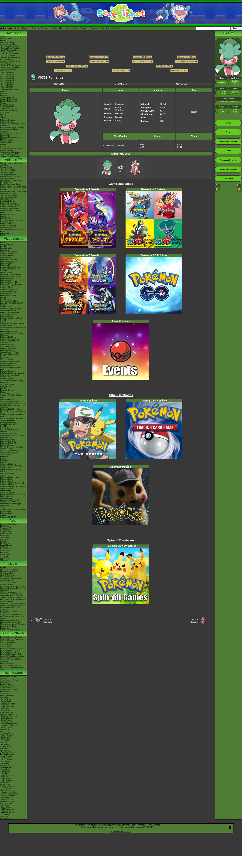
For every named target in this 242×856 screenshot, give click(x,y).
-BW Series (4, 745)
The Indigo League (7, 169)
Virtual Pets (4, 506)
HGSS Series (5, 551)
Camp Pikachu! (6, 645)
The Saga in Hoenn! (8, 175)
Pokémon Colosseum (8, 434)
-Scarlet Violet (5, 737)
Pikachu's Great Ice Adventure (12, 656)
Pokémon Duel (6, 350)
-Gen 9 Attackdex (7, 88)
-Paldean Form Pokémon (10, 156)
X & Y (2, 322)
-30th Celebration (7, 695)
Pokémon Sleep (6, 265)
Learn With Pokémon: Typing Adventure (11, 381)
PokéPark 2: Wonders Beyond (12, 373)
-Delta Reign (5, 693)
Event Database (6, 150)
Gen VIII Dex (121, 84)
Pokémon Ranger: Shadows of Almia (12, 416)
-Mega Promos (6, 756)
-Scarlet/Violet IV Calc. (9, 109)
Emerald (3, 432)
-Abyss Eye (4, 769)
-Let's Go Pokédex (7, 56)
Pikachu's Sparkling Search (11, 658)
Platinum (3, 392)
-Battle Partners (6, 790)
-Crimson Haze (6, 803)
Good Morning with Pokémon (11, 220)
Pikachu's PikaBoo (7, 643)
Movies (13, 563)
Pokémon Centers (7, 122)
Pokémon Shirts (6, 141)
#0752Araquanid (47, 621)
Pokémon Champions (8, 252)
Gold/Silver (4, 460)
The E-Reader (5, 454)
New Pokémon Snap (8, 292)
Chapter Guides (6, 532)
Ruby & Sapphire (6, 428)
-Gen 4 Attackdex (7, 78)
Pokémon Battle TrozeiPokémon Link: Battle (13, 328)
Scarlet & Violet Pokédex (76, 28)
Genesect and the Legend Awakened (10, 608)
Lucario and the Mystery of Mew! (13, 586)
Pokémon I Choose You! (9, 620)
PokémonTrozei (6, 449)
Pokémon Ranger (7, 445)
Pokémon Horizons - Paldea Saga (13, 192)
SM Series (4, 560)
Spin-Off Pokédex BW (8, 101)
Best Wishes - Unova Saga (11, 180)
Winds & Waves (6, 244)
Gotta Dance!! (5, 646)
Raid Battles (5, 688)
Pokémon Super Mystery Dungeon (10, 342)
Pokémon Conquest (8, 371)
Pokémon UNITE (7, 263)
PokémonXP (5, 126)
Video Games (13, 238)
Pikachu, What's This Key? (11, 665)
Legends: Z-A (5, 250)
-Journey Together (7, 714)
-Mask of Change (7, 801)
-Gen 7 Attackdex (7, 84)
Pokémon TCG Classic (9, 690)
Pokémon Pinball (6, 481)
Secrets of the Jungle (8, 626)
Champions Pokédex (99, 28)
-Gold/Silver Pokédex (8, 44)
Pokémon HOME (6, 278)
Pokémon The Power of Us (11, 622)
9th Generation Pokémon (10, 152)
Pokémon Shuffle (7, 337)
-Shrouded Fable (6, 722)
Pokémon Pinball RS (8, 443)
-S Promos (4, 817)
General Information (8, 524)
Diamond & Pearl (6, 390)
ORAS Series (5, 558)
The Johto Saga (6, 173)
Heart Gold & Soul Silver (9, 394)
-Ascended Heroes (7, 703)
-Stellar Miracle (6, 798)
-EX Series (4, 748)
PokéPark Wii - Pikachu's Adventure (10, 406)
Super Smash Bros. (8, 489)
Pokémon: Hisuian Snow (9, 209)
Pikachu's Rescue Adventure (11, 639)
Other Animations (7, 222)
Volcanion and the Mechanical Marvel (12, 617)
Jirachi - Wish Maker (8, 582)
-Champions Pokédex (8, 69)
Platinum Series (6, 549)
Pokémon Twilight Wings (10, 205)
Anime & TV (13, 159)
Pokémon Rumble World (9, 339)
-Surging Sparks (6, 718)
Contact (35, 28)
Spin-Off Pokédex (7, 97)
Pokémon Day (5, 135)
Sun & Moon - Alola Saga (10, 184)
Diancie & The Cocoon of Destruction (10, 612)
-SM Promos (5, 762)
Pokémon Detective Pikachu (11, 630)
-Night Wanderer (6, 800)
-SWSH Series (6, 739)
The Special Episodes (8, 195)
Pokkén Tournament (8, 348)
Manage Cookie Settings (149, 825)
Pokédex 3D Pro (6, 379)
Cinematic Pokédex (8, 105)
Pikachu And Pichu (7, 641)
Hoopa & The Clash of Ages (11, 615)
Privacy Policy (129, 825)
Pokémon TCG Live (8, 295)
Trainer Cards (5, 682)
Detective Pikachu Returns (10, 267)
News (2, 37)
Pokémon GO (5, 258)
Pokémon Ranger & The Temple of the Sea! (12, 589)
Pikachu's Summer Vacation (11, 637)
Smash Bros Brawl (7, 424)
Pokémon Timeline (7, 120)
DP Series (4, 547)
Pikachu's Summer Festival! (11, 648)
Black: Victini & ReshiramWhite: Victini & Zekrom (12, 600)
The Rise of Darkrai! (8, 592)
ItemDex (3, 92)
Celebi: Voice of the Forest (10, 579)
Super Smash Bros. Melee (10, 470)
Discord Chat (5, 147)
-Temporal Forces (7, 726)
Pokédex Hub (56, 28)
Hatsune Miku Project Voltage (12, 128)
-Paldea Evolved (6, 735)
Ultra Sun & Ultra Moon (9, 301)
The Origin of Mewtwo (9, 569)
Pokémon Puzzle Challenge (11, 466)
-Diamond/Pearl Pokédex (10, 48)
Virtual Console (6, 498)
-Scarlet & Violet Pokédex (10, 65)
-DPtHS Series (6, 746)
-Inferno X (4, 777)
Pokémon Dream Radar (9, 362)
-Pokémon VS (5, 811)
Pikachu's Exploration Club (10, 654)
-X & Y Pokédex (6, 52)
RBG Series (4, 536)
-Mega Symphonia (7, 781)
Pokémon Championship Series (12, 124)
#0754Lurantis (195, 621)
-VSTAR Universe (7, 809)
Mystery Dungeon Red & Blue (12, 447)
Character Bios (6, 167)
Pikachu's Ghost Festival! (10, 650)
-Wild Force (4, 805)
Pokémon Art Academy (9, 331)
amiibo (2, 507)
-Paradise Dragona (7, 796)
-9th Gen (3, 114)
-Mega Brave (5, 779)
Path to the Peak (6, 214)
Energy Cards (5, 684)
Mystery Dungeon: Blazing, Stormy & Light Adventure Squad (13, 402)
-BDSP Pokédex (6, 59)
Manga (13, 520)
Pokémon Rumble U (8, 365)
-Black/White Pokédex (9, 50)
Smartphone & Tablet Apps (10, 504)
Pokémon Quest (6, 316)
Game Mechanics (7, 107)
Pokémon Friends (7, 256)
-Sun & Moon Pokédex (9, 54)
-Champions (5, 112)
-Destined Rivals (6, 712)
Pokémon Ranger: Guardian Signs (11, 397)
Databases (13, 33)
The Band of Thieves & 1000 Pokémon (11, 334)
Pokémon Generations (9, 203)
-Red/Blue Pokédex (7, 42)
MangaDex (4, 526)
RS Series (4, 541)
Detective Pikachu (7, 314)
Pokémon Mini (5, 468)
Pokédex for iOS (6, 386)
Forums (25, 28)
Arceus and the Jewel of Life (11, 596)
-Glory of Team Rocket (9, 786)
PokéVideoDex (6, 218)
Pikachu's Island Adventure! (11, 652)
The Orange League (8, 171)
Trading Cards (13, 672)
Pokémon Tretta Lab (8, 364)
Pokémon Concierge (8, 226)
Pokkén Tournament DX (9, 312)
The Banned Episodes (8, 197)
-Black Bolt (4, 709)
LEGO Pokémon (6, 139)
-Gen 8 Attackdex (7, 86)
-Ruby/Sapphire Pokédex (10, 46)
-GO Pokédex (5, 63)
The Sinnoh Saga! (7, 178)
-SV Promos (5, 758)
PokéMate (4, 456)
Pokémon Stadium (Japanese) (12, 483)
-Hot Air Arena (5, 788)
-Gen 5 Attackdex (7, 80)
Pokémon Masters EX (8, 261)
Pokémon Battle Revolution (11, 409)
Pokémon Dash (6, 437)
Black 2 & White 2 (7, 360)
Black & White (5, 358)
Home (17, 28)
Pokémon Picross (7, 345)
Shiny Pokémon (6, 199)
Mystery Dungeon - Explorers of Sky (12, 412)
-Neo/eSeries (5, 750)
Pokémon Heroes (7, 581)
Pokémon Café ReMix (9, 259)
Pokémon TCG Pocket (9, 269)
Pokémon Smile (6, 288)
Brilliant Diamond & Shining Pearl (13, 275)
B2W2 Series (5, 554)
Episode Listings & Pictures (11, 163)
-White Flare (5, 711)
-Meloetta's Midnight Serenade (12, 605)
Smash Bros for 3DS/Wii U (10, 352)
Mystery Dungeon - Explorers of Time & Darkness (12, 419)
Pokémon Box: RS (7, 441)
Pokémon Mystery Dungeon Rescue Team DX (11, 285)
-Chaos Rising (5, 699)
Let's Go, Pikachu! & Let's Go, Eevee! (12, 304)
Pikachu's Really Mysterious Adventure (11, 661)
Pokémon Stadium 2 (8, 464)
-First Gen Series (7, 752)
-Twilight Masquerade (8, 724)
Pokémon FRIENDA (8, 517)
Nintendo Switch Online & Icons (12, 509)
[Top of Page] (230, 827)
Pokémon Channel (7, 439)
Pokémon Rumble (7, 400)
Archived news (6, 39)
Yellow (2, 475)
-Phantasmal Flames (8, 705)
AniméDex (4, 165)
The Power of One (7, 573)
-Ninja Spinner (5, 771)
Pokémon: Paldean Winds (10, 211)
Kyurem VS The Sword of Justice (13, 603)
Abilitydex (4, 95)
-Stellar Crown (5, 720)
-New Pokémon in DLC (9, 154)
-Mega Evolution (6, 707)
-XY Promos (5, 764)
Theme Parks (5, 143)
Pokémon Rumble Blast (9, 375)
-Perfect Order (5, 701)
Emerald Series (6, 545)
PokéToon (4, 212)
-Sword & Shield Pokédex (10, 58)
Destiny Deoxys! (6, 584)
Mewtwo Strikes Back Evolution (12, 624)
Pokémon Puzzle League (10, 477)
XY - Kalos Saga (6, 182)
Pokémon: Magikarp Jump (10, 309)
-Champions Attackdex (9, 90)
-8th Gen (3, 116)
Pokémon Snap (6, 479)
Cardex (3, 103)
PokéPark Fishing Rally (9, 453)
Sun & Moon (5, 299)
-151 (2, 731)
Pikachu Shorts (13, 633)
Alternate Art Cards (7, 686)
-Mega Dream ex (6, 775)
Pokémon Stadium (7, 485)
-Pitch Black (5, 697)
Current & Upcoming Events (11, 148)
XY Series (4, 556)
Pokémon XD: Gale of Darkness (13, 436)
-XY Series (4, 743)
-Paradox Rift (5, 729)
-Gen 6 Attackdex (7, 82)
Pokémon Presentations (9, 137)
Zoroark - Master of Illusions (11, 598)
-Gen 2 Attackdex (7, 75)
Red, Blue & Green (7, 473)
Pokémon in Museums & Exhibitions (9, 130)
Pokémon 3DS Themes (9, 502)
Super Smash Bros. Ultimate (11, 318)
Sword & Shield (6, 273)
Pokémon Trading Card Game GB (13, 487)
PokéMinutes (5, 216)
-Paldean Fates (6, 728)
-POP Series (5, 765)
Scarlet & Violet (6, 248)
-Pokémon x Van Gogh (9, 133)
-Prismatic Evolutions (8, 716)
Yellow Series (5, 537)
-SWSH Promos (6, 760)
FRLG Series (5, 543)
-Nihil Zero (4, 773)
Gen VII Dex (182, 84)
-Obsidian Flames (7, 733)
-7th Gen (3, 118)
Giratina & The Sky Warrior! (11, 594)
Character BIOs (6, 528)
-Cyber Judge (5, 807)
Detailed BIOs (5, 530)
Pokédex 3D (5, 377)
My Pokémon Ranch (8, 422)
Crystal (3, 462)
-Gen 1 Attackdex (7, 73)
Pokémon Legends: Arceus (10, 276)
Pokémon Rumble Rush (9, 311)
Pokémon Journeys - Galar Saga (13, 186)
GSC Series (4, 539)
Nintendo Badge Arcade (9, 354)
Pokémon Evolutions (8, 207)
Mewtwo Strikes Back (8, 571)
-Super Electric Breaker (9, 794)
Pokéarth (115, 28)
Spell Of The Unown (8, 575)
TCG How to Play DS (8, 384)
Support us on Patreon (121, 831)
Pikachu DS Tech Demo (9, 451)
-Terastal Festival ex (8, 792)
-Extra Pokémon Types (9, 680)
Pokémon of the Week (9, 111)
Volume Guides (6, 534)
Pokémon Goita (6, 513)
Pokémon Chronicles (8, 193)
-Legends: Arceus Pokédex (10, 61)
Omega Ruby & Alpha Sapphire (12, 324)
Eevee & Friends (6, 664)
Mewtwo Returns (7, 577)
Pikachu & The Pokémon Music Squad (12, 668)
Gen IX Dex (59, 84)
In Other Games (6, 496)
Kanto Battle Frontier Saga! (11, 176)
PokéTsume (4, 235)
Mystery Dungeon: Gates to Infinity (11, 368)
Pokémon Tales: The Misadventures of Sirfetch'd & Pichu (11, 229)
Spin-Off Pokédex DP (8, 99)
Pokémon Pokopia (7, 254)
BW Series (4, 553)
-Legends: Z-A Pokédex (9, 67)
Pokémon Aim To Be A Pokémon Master (13, 189)
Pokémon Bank (6, 326)
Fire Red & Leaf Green (9, 430)
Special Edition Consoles (10, 500)
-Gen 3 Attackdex (7, 76)
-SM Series (4, 741)
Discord (44, 28)
